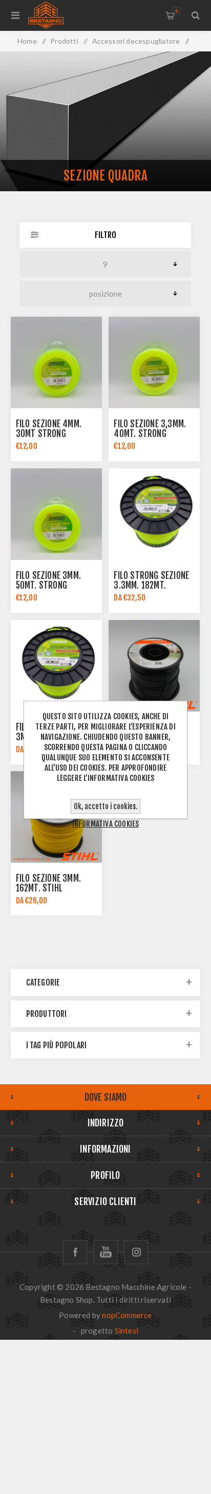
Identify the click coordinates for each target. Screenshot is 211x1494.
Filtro (105, 235)
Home (27, 41)
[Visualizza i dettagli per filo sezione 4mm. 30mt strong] (56, 362)
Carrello (176, 11)
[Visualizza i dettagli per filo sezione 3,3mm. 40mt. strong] (154, 362)
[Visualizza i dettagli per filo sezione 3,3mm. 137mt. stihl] (154, 666)
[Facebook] (75, 1252)
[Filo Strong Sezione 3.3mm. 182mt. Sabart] (154, 514)
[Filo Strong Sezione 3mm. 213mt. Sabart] (56, 666)
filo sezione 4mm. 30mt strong (48, 428)
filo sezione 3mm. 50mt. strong (48, 580)
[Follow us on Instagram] (136, 1252)
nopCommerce (127, 1315)
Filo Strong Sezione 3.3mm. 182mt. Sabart (151, 585)
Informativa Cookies (105, 824)
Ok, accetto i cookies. (105, 806)
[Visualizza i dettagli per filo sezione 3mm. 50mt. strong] (56, 514)
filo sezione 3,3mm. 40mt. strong (150, 428)
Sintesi (126, 1330)
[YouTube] (106, 1252)
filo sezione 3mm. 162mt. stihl (48, 883)
